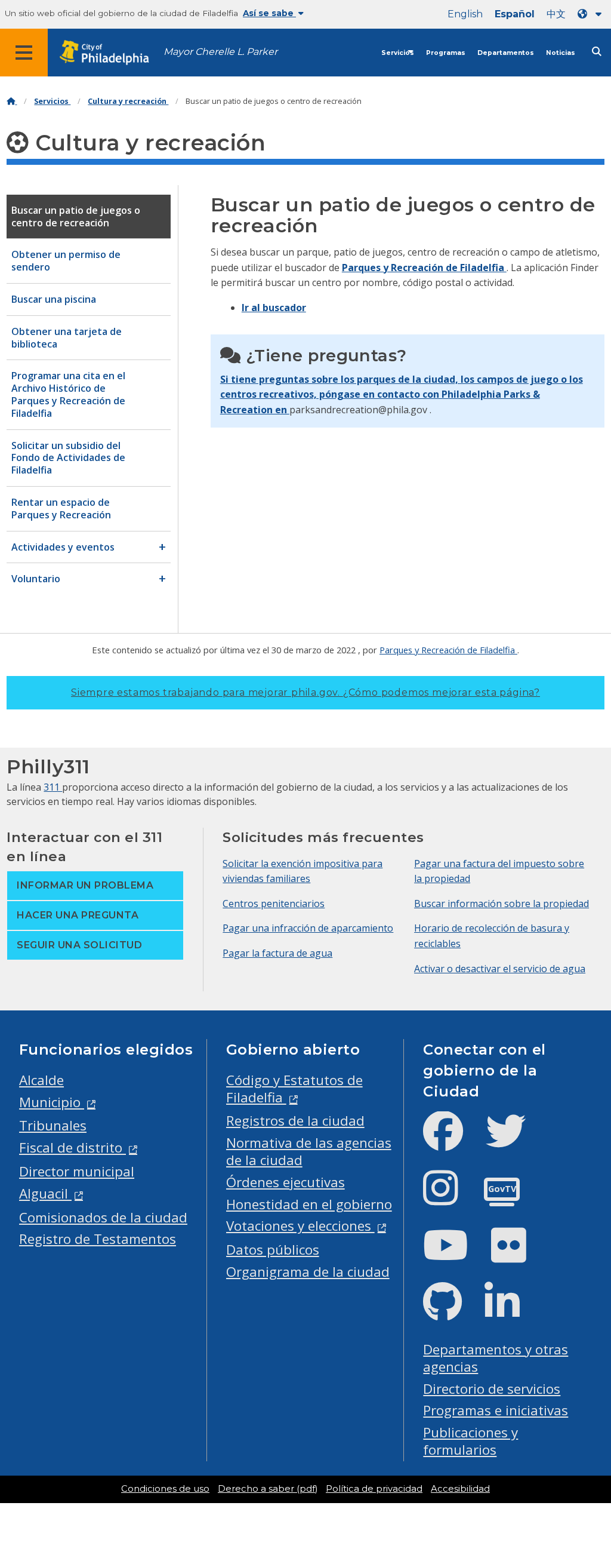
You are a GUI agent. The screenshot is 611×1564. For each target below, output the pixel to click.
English (465, 14)
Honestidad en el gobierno (309, 1204)
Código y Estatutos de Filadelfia (294, 1089)
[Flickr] (518, 1255)
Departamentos (505, 53)
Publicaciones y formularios (470, 1441)
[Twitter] (515, 1141)
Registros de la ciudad (295, 1120)
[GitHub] (452, 1311)
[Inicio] (12, 101)
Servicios (397, 53)
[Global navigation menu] (24, 52)
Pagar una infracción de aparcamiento (308, 928)
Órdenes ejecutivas (285, 1182)
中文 (556, 14)
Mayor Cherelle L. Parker (220, 51)
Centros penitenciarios (274, 903)
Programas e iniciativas (495, 1410)
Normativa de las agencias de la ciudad (308, 1151)
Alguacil (45, 1193)
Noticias (560, 53)
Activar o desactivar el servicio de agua (499, 968)
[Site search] (596, 51)
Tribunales (53, 1125)
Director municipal (76, 1171)
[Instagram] (450, 1197)
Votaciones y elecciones (300, 1225)
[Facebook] (452, 1141)
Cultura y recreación (128, 101)
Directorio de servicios (491, 1388)
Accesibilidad (460, 1488)
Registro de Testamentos (97, 1239)
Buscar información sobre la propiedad (501, 903)
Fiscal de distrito (72, 1147)
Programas (445, 53)
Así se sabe (269, 13)
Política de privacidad (374, 1488)
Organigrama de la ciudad (308, 1271)
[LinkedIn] (512, 1311)
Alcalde (41, 1080)
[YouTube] (455, 1255)
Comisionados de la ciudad (103, 1217)
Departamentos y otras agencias (495, 1358)
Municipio (51, 1102)
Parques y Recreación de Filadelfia (424, 267)
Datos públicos (272, 1249)
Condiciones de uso (165, 1488)
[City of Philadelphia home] (110, 53)
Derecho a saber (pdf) (267, 1488)
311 (53, 787)
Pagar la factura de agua (277, 953)
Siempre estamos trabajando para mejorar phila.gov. (305, 692)
